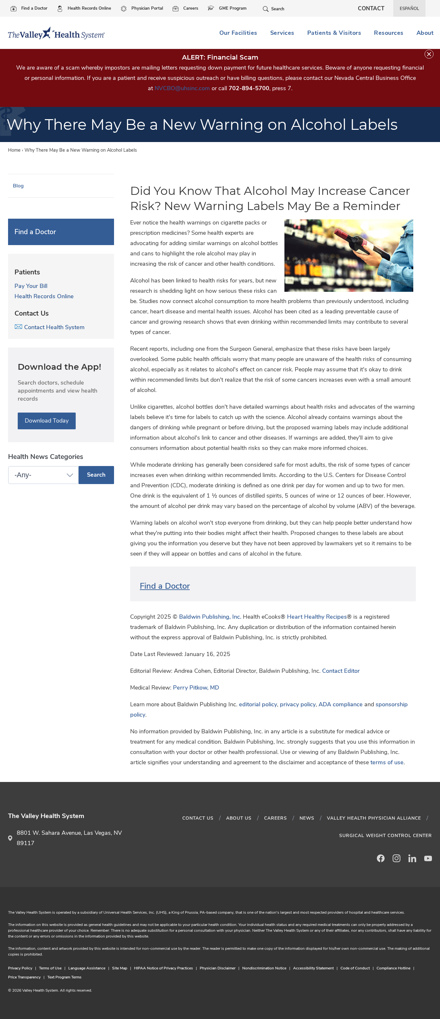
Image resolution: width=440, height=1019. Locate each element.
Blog (18, 185)
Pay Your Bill (30, 286)
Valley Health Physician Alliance (374, 818)
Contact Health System (54, 327)
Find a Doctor (34, 8)
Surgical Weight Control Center (385, 836)
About (425, 33)
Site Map (119, 968)
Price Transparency (24, 977)
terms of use (387, 762)
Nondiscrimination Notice (264, 968)
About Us (239, 818)
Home (14, 150)
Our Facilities (238, 33)
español (409, 9)
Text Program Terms (64, 977)
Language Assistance (86, 968)
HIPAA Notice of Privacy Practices (163, 968)
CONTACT (371, 8)
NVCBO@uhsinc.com (182, 88)
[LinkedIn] (412, 858)
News (307, 818)
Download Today (47, 420)
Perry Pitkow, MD (196, 687)
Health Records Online (89, 8)
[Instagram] (396, 858)
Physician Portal (147, 8)
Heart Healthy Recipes (317, 617)
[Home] (54, 33)
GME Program (232, 8)
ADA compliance (341, 704)
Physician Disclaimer (217, 968)
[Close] (429, 54)
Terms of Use (50, 968)
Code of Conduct (355, 968)
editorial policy (258, 704)
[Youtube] (428, 858)
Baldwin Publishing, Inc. (210, 617)
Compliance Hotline (393, 968)
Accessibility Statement (313, 968)
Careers (190, 8)
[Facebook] (381, 858)
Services (282, 33)
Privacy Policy (20, 968)
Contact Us (198, 818)
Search (277, 9)
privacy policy (298, 704)
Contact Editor (341, 671)
